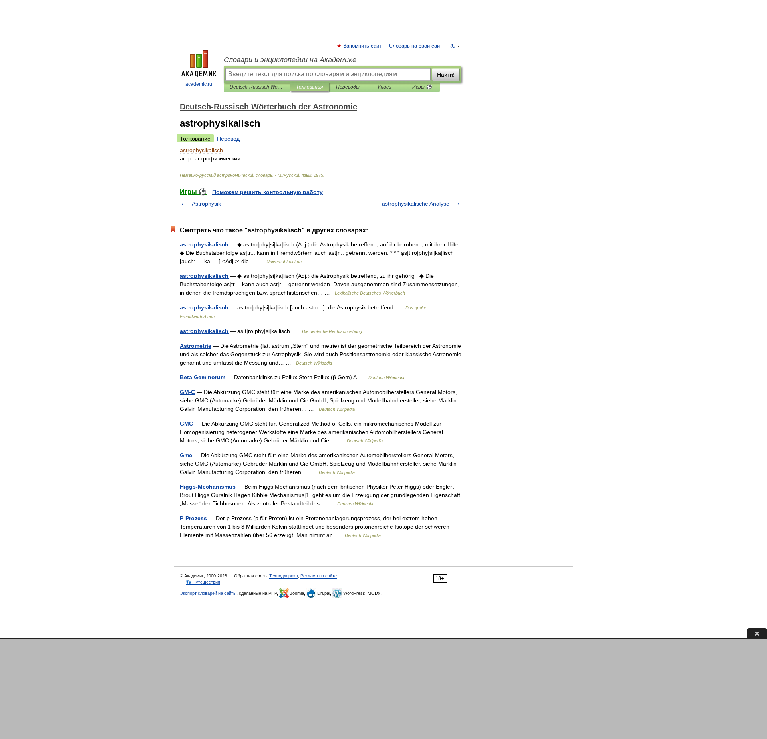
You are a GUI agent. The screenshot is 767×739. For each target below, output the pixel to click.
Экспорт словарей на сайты (208, 593)
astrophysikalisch (204, 244)
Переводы (348, 87)
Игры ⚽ (422, 87)
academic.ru (198, 84)
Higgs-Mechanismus (208, 486)
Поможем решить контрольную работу (267, 192)
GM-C (187, 392)
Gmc (186, 455)
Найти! (446, 74)
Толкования (309, 87)
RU (451, 46)
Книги (384, 87)
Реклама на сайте (318, 575)
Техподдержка (283, 575)
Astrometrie (195, 346)
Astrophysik (206, 203)
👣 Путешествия (203, 582)
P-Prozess (193, 518)
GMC (186, 423)
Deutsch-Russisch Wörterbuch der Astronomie (257, 87)
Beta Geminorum (202, 377)
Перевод (228, 138)
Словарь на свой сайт (415, 46)
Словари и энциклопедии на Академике (290, 60)
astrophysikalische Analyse (415, 203)
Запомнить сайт (363, 46)
